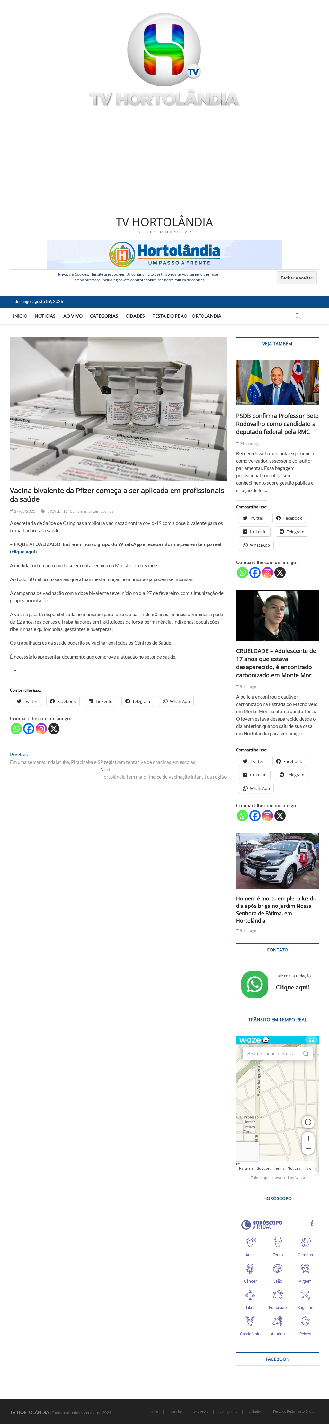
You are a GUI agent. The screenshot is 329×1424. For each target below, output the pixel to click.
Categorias (104, 316)
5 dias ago (247, 687)
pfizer (93, 511)
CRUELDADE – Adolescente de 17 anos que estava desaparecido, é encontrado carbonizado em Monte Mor (276, 663)
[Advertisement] (164, 162)
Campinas (78, 511)
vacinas (106, 511)
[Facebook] (28, 728)
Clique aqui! (293, 987)
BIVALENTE (57, 511)
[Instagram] (41, 728)
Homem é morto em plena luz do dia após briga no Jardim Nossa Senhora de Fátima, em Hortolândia (276, 909)
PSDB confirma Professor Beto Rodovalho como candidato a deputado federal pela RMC (277, 424)
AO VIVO (73, 316)
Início (20, 316)
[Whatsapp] (16, 728)
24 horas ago (250, 443)
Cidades (135, 316)
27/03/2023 (24, 511)
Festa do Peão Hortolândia (186, 316)
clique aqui (23, 551)
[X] (53, 728)
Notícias (45, 316)
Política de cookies (188, 280)
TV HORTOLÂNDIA (164, 222)
